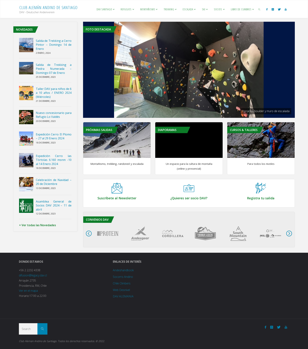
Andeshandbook (123, 270)
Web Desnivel (121, 290)
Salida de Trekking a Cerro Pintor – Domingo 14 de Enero (53, 45)
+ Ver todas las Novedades (37, 225)
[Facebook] (267, 9)
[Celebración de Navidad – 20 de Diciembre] (26, 184)
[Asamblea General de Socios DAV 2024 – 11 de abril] (26, 206)
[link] (259, 9)
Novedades (24, 30)
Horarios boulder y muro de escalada (265, 111)
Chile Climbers (121, 283)
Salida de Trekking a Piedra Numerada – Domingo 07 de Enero (53, 69)
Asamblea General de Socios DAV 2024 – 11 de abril (53, 205)
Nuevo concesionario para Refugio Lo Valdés (53, 115)
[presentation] (89, 233)
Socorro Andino (123, 277)
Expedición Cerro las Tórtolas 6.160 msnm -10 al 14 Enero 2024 (53, 160)
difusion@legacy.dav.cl (33, 275)
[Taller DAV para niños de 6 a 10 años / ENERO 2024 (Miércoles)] (26, 93)
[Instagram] (273, 9)
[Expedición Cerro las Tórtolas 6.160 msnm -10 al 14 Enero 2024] (26, 160)
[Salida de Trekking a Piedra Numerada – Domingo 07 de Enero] (26, 68)
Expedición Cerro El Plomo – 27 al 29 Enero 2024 (53, 136)
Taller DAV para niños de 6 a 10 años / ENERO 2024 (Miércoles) (53, 93)
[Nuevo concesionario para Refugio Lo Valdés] (26, 117)
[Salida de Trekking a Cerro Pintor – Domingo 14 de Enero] (26, 45)
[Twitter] (279, 9)
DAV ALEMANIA (123, 296)
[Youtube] (286, 9)
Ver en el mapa (28, 291)
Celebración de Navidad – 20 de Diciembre (53, 182)
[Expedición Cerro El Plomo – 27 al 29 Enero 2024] (26, 139)
